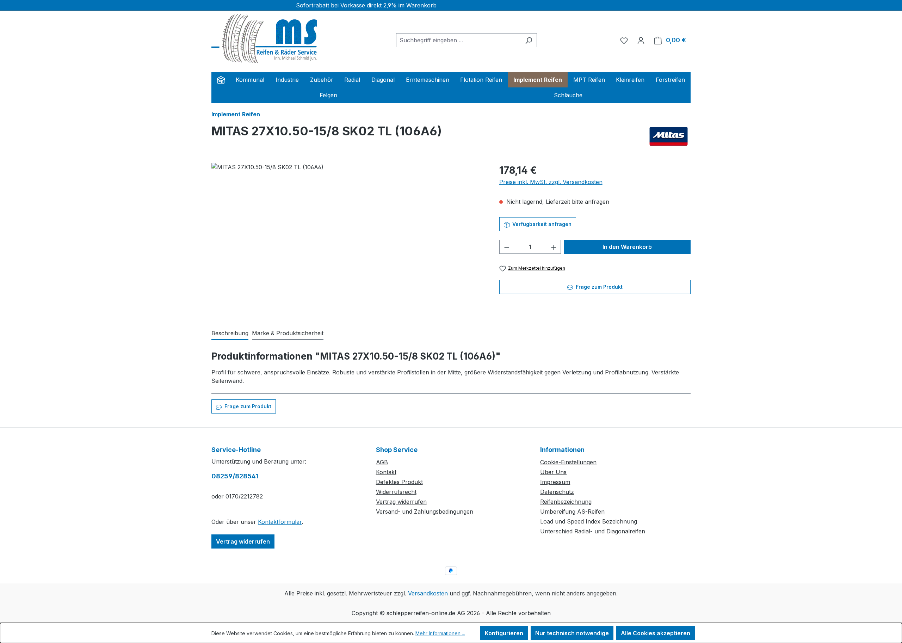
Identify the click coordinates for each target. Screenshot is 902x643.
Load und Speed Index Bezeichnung (588, 521)
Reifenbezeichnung (566, 501)
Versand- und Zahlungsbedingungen (424, 511)
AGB (382, 462)
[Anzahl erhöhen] (553, 247)
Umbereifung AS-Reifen (572, 511)
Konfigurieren (504, 633)
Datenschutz (557, 491)
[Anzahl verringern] (506, 247)
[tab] (229, 333)
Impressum (555, 481)
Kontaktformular (280, 521)
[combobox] (458, 40)
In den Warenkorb (627, 246)
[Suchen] (528, 40)
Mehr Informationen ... (440, 633)
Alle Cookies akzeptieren (655, 633)
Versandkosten (428, 593)
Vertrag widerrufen (243, 541)
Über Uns (553, 472)
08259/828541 (234, 476)
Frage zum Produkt (598, 287)
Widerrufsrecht (396, 491)
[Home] (220, 79)
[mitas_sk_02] (348, 238)
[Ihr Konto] (640, 40)
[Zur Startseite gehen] (264, 38)
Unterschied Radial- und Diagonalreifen (592, 531)
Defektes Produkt (399, 481)
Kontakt (386, 472)
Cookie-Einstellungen (568, 462)
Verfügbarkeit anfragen (541, 224)
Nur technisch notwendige (572, 633)
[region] (348, 238)
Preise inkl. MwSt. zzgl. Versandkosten (551, 181)
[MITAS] (669, 136)
